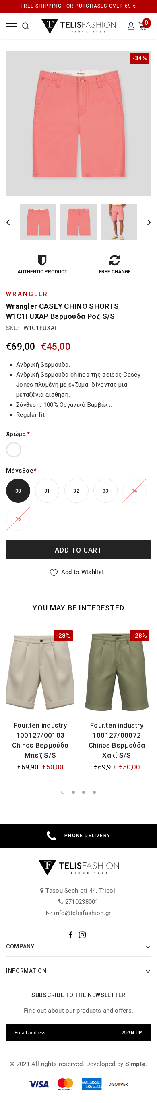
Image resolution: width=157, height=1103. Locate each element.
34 (135, 491)
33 (106, 491)
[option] (78, 123)
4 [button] (94, 792)
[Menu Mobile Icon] (11, 25)
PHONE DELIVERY (87, 835)
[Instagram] (82, 934)
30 (18, 491)
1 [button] (62, 792)
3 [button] (83, 792)
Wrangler (27, 294)
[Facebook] (70, 934)
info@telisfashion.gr (81, 913)
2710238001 (81, 901)
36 (18, 519)
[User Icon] (131, 27)
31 (47, 491)
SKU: (12, 328)
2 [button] (73, 792)
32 (76, 491)
